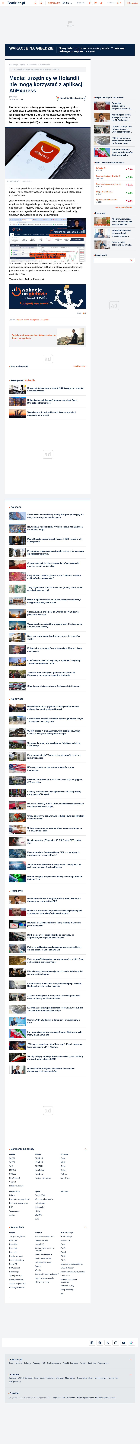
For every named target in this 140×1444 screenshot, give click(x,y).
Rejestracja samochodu (44, 1278)
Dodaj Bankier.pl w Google (72, 98)
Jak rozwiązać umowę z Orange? (44, 1249)
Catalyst (12, 1182)
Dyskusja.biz (82, 1378)
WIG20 (12, 1162)
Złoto (63, 1158)
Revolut (38, 1266)
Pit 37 (63, 1248)
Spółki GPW (40, 1195)
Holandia (19, 320)
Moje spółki (39, 1207)
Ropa (63, 1166)
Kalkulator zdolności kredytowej (69, 1280)
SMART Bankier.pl (25, 1378)
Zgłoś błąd (92, 1363)
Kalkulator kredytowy (43, 1262)
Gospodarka (54, 3)
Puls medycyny (100, 1378)
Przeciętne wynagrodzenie (19, 1199)
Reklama (18, 1363)
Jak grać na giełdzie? (17, 1236)
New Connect (14, 1178)
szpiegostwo (34, 320)
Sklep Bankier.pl (67, 1290)
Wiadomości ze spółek (44, 1199)
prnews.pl (60, 1378)
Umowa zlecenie (41, 1240)
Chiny (26, 320)
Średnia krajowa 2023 (17, 1284)
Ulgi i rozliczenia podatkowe (72, 1264)
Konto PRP (39, 1244)
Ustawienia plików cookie (105, 1398)
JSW (37, 1219)
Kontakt (83, 1363)
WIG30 (12, 1158)
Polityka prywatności (85, 1398)
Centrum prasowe (54, 1363)
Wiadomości (45, 65)
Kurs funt (13, 1252)
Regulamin (56, 1398)
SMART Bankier (67, 1268)
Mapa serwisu (102, 1363)
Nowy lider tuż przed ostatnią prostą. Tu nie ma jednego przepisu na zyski (92, 50)
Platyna (64, 1174)
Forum (56, 69)
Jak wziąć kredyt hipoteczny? (47, 1274)
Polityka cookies (69, 1398)
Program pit (65, 1240)
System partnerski (47, 1378)
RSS (44, 1363)
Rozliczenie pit (66, 1236)
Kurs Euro (39, 1174)
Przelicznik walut (16, 1256)
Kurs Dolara (39, 1170)
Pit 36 (63, 1244)
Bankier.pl (13, 65)
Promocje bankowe (16, 1287)
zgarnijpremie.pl (14, 1382)
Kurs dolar (13, 1244)
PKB (11, 1207)
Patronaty (36, 1363)
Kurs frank (13, 1248)
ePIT (63, 1294)
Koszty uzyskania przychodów (73, 1272)
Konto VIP (13, 1264)
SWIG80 (12, 1174)
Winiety (38, 1270)
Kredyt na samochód (43, 1258)
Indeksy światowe (16, 1186)
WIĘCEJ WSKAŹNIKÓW (123, 207)
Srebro (63, 1170)
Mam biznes (70, 1378)
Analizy (48, 69)
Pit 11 (63, 1260)
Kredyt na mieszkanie (43, 1254)
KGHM (37, 1211)
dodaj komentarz (79, 366)
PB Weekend (14, 1268)
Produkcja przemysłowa (18, 1203)
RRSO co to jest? (42, 1282)
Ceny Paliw (65, 1178)
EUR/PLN (39, 1158)
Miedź (63, 1162)
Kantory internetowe (43, 1178)
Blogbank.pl (14, 1272)
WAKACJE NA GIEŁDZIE (31, 48)
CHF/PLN (39, 1166)
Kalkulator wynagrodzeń (44, 1236)
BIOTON (38, 1215)
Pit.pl (36, 1378)
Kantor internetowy (16, 1260)
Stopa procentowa (16, 1280)
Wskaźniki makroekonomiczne (29, 69)
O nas (10, 1363)
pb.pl (90, 1378)
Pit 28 (63, 1256)
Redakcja (27, 1363)
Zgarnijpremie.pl (15, 1276)
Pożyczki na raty (67, 1286)
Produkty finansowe (70, 1363)
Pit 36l (63, 1252)
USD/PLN (39, 1162)
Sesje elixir (65, 1276)
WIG (11, 1166)
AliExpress (45, 320)
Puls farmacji (113, 1378)
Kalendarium (40, 1203)
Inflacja (12, 1195)
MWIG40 (12, 1170)
